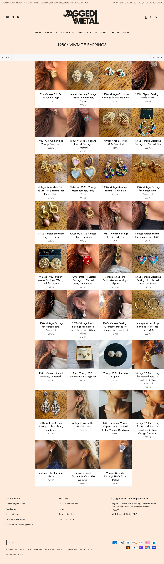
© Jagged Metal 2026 (15, 549)
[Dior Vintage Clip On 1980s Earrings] (51, 75)
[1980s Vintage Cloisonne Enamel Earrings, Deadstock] (83, 122)
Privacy (62, 508)
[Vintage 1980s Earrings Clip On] (115, 354)
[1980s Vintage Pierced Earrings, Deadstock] (51, 354)
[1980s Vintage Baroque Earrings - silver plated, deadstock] (51, 404)
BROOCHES (72, 549)
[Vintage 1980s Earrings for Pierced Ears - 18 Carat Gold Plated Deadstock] (148, 354)
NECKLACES (49, 549)
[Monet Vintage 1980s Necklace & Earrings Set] (83, 354)
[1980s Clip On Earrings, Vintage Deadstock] (51, 122)
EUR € (11, 543)
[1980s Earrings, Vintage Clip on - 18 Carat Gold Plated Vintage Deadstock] (115, 404)
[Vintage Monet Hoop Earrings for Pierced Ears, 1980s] (148, 304)
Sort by (156, 57)
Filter (4, 57)
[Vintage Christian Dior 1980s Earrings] (83, 404)
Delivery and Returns (68, 503)
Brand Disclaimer (66, 519)
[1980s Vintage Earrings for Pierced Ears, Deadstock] (148, 168)
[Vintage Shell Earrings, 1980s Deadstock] (115, 122)
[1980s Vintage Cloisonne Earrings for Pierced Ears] (115, 75)
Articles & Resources (15, 519)
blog (90, 549)
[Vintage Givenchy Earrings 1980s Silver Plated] (115, 454)
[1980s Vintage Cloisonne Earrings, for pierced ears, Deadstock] (148, 258)
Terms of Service (66, 514)
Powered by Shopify (14, 555)
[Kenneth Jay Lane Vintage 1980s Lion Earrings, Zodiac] (83, 75)
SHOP (29, 549)
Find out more (12, 514)
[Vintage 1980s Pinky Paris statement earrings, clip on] (115, 258)
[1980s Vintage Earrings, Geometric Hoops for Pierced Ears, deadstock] (115, 304)
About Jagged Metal (15, 503)
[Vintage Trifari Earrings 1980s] (51, 454)
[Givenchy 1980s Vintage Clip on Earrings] (83, 215)
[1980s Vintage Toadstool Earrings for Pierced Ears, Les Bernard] (83, 258)
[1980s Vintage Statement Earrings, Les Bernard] (51, 215)
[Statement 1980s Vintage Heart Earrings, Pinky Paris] (83, 168)
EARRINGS (38, 549)
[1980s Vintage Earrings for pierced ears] (115, 215)
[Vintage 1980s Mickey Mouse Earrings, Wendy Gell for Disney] (51, 258)
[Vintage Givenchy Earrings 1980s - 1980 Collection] (83, 454)
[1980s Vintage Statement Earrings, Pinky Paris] (115, 168)
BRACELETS (61, 549)
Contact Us (11, 508)
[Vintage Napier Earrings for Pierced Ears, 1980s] (148, 215)
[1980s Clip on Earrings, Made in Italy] (148, 75)
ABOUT (82, 549)
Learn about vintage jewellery (19, 524)
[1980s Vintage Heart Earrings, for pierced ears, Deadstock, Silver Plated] (83, 304)
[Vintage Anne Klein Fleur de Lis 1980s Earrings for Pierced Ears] (51, 168)
